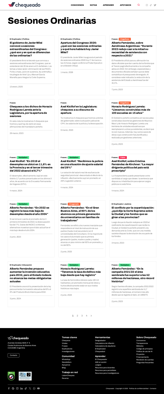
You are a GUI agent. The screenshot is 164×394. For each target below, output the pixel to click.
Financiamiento (142, 357)
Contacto (13, 355)
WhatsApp (66, 359)
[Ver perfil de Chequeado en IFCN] (11, 376)
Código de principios (144, 349)
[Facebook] (10, 389)
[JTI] (25, 376)
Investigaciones (68, 351)
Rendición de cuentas (145, 360)
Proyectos (140, 354)
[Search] (138, 5)
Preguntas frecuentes (145, 363)
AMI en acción (100, 362)
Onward (91, 315)
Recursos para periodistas (105, 370)
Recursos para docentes (105, 368)
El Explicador (15, 39)
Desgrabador (100, 340)
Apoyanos (125, 5)
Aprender (108, 5)
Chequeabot (100, 351)
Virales (64, 343)
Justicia (127, 204)
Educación (27, 265)
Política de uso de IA (144, 351)
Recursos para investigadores (107, 373)
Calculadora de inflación (104, 343)
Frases (114, 39)
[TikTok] (27, 389)
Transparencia (142, 343)
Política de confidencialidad (138, 388)
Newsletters (66, 362)
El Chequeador (101, 359)
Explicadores (67, 349)
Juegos (98, 365)
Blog (64, 368)
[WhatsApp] (35, 389)
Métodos (139, 346)
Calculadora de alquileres (105, 346)
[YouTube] (38, 389)
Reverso (65, 378)
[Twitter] (31, 389)
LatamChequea (68, 375)
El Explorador (100, 349)
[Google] (14, 389)
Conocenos (77, 5)
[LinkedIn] (22, 389)
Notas (93, 5)
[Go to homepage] (29, 5)
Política (26, 39)
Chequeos (66, 340)
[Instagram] (18, 389)
